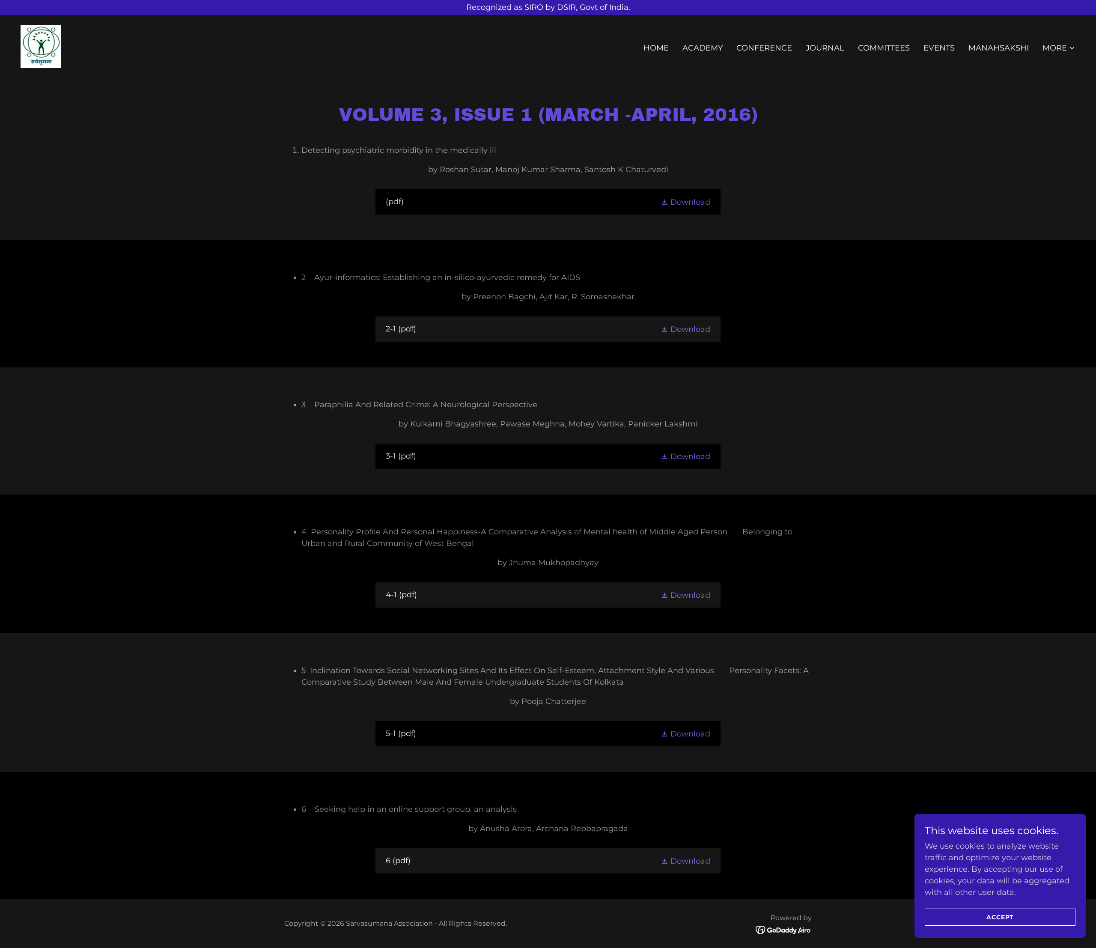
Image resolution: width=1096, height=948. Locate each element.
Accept (1000, 917)
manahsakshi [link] (998, 48)
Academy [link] (702, 48)
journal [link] (825, 48)
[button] (1058, 48)
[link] (41, 46)
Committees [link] (884, 48)
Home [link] (656, 48)
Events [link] (939, 48)
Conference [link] (764, 48)
